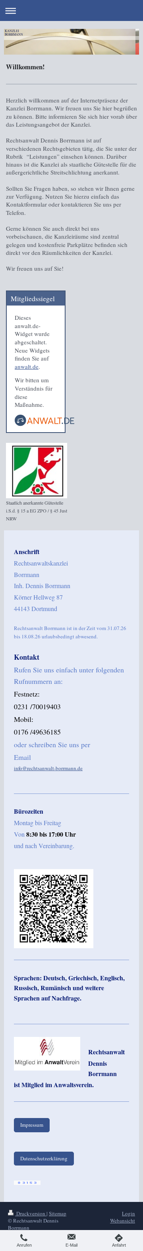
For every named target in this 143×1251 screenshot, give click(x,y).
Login (128, 1213)
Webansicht (122, 1220)
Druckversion (30, 1213)
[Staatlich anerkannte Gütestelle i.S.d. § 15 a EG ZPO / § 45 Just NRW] (36, 470)
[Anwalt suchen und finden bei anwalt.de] (44, 424)
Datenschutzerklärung (44, 1158)
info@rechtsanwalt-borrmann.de (48, 768)
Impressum (31, 1124)
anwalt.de (27, 366)
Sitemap (57, 1213)
